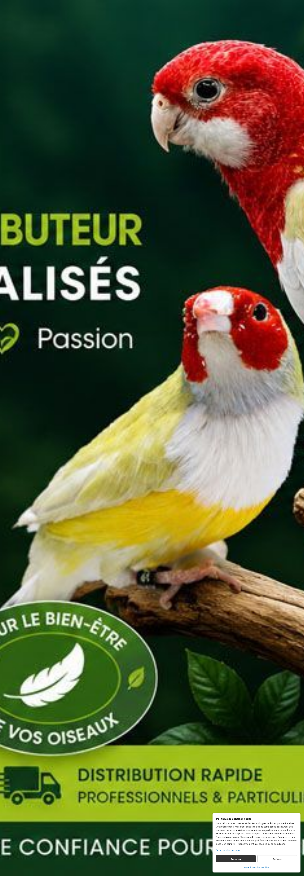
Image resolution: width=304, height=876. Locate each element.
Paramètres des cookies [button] (257, 867)
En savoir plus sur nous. (228, 850)
